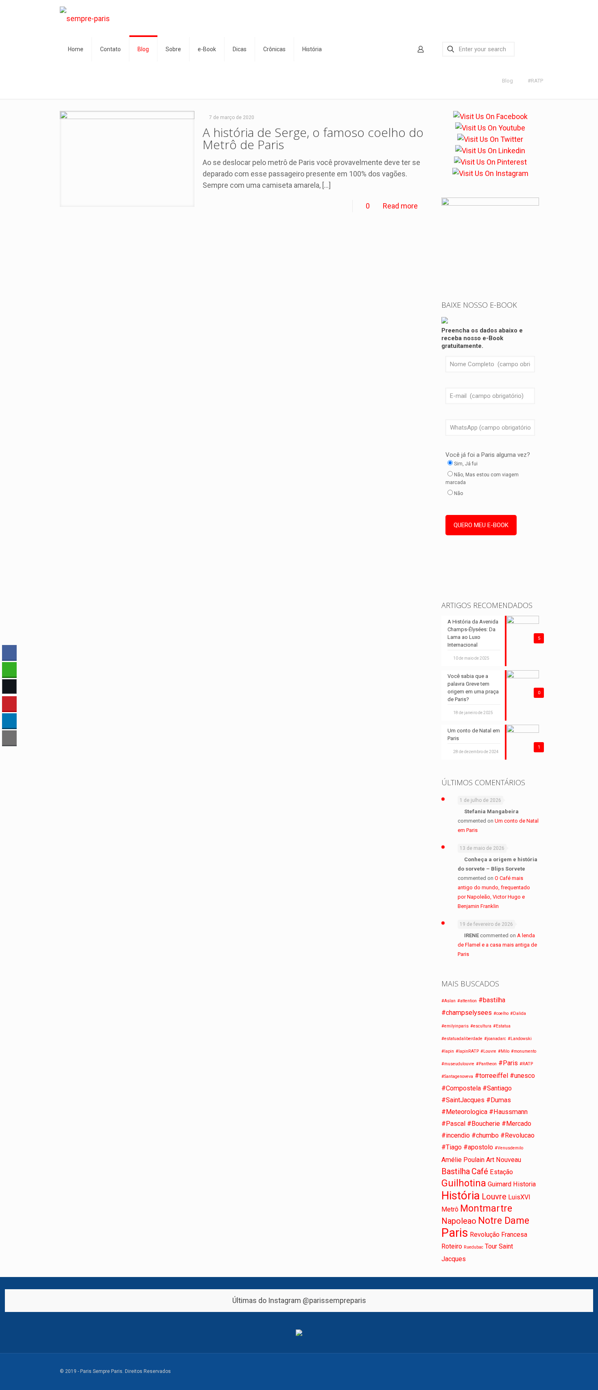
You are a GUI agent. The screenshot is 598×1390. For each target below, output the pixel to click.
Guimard (499, 1184)
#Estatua (502, 1026)
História (460, 1195)
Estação (501, 1172)
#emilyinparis (455, 1026)
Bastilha (455, 1171)
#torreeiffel (491, 1075)
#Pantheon (486, 1063)
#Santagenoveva (457, 1076)
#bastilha (491, 1000)
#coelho (501, 1013)
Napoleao (458, 1221)
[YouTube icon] (494, 1371)
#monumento (523, 1051)
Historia (524, 1184)
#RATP (535, 81)
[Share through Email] (9, 737)
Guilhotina (463, 1183)
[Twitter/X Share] (9, 686)
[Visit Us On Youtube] (490, 128)
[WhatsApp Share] (9, 669)
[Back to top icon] (534, 1367)
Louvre (494, 1196)
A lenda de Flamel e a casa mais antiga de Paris (497, 944)
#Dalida (518, 1013)
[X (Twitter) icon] (485, 1371)
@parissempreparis (334, 1300)
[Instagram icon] (520, 1371)
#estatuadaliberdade (461, 1038)
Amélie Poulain (463, 1160)
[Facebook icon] (477, 1371)
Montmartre (486, 1208)
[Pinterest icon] (511, 1371)
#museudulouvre (457, 1063)
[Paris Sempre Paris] (85, 18)
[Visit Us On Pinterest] (490, 162)
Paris (454, 1233)
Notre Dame (503, 1220)
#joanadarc (495, 1038)
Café (479, 1171)
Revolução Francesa (498, 1234)
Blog (507, 81)
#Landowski (520, 1038)
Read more (400, 206)
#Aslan (448, 1000)
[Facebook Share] (9, 652)
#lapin (447, 1051)
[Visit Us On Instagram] (490, 173)
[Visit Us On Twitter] (490, 139)
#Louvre (488, 1051)
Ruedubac (473, 1247)
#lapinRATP (467, 1051)
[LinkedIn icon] (503, 1371)
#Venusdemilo (509, 1148)
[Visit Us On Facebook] (490, 116)
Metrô (449, 1209)
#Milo (503, 1051)
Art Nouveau (503, 1160)
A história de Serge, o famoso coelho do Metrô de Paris (313, 138)
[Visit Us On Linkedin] (490, 150)
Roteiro (451, 1246)
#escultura (480, 1026)
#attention (467, 1000)
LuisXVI (519, 1197)
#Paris (508, 1063)
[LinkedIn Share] (9, 720)
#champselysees (466, 1012)
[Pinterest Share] (9, 703)
